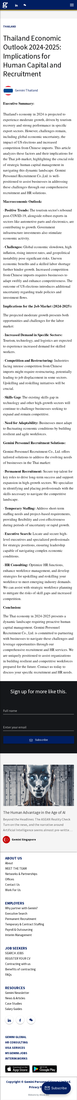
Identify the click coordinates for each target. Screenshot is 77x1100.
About (9, 863)
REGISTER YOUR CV (17, 958)
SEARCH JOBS (14, 953)
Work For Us (13, 890)
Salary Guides (13, 1009)
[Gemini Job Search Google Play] (44, 1068)
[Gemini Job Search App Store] (17, 1068)
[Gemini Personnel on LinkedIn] (16, 5)
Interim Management (18, 935)
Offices (9, 879)
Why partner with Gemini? (21, 908)
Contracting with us (18, 964)
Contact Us (12, 885)
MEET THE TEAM (16, 868)
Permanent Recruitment (20, 919)
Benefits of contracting (20, 969)
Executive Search (16, 913)
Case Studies (13, 1003)
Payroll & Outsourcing (19, 930)
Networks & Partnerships (21, 874)
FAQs (8, 975)
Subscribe (41, 740)
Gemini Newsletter (17, 993)
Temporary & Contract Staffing (24, 924)
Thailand (9, 26)
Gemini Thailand (26, 90)
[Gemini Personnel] (6, 5)
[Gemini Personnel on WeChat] (25, 5)
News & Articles (15, 998)
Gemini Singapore (24, 839)
